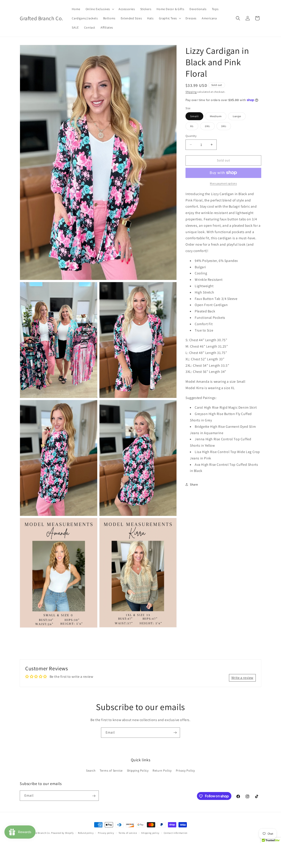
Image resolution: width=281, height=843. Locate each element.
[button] (99, 9)
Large (239, 117)
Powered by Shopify (62, 832)
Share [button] (194, 484)
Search (91, 770)
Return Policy (162, 770)
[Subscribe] (175, 732)
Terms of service (128, 832)
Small (196, 117)
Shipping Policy (138, 770)
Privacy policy (106, 832)
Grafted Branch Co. (40, 832)
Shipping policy (150, 832)
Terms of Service (111, 770)
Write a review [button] (242, 677)
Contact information (175, 832)
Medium (218, 117)
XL (194, 127)
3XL (226, 127)
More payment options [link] (223, 183)
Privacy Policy (185, 770)
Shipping (191, 91)
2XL (210, 127)
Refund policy (86, 832)
